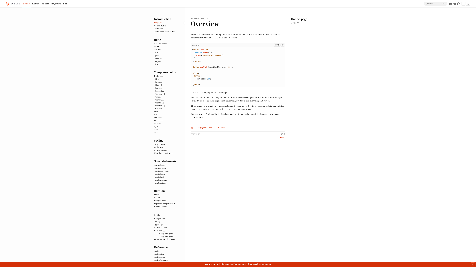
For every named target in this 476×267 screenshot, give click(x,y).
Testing (157, 221)
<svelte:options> (160, 182)
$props (157, 55)
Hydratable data (160, 206)
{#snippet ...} (159, 90)
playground (229, 113)
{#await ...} (158, 88)
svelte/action (159, 254)
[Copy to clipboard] (282, 45)
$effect (157, 52)
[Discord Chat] (451, 3)
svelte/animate (159, 257)
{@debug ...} (159, 105)
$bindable (158, 58)
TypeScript (158, 224)
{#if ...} (157, 79)
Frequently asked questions (164, 239)
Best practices (159, 218)
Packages (45, 4)
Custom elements (161, 227)
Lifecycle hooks (160, 200)
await (156, 132)
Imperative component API (164, 203)
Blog (65, 4)
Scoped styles (159, 144)
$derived (157, 49)
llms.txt (223, 128)
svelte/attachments (161, 259)
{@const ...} (159, 102)
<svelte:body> (159, 174)
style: (156, 126)
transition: (158, 117)
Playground (56, 4)
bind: (156, 111)
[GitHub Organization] (458, 3)
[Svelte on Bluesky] (455, 3)
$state (156, 46)
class (156, 129)
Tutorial (35, 4)
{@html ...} (159, 96)
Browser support (160, 230)
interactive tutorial (199, 109)
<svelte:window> (161, 168)
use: (155, 114)
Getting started (160, 25)
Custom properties (161, 150)
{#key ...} (158, 85)
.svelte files (158, 28)
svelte (156, 251)
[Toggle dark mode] (468, 4)
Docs (25, 4)
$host (156, 64)
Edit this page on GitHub (202, 128)
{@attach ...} (159, 99)
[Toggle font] (463, 4)
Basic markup (159, 76)
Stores (156, 194)
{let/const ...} (159, 108)
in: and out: (158, 120)
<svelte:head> (159, 177)
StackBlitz (198, 117)
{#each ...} (158, 82)
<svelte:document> (161, 171)
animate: (157, 123)
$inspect (157, 61)
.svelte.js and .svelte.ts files (164, 31)
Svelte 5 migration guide (163, 236)
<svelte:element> (160, 179)
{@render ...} (159, 93)
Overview (158, 22)
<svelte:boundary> (161, 165)
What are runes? (160, 43)
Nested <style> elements (163, 153)
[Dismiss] (473, 264)
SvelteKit (240, 100)
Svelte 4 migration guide (163, 233)
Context (157, 197)
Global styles (159, 147)
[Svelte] (14, 3)
